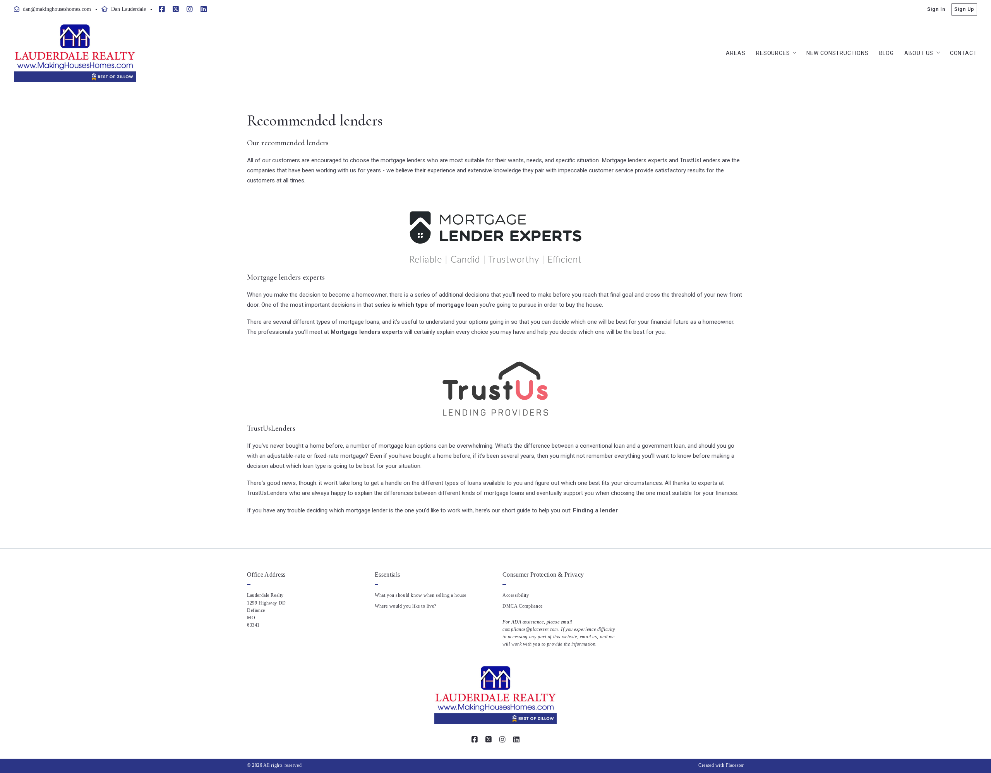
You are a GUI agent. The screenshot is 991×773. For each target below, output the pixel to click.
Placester (735, 765)
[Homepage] (75, 53)
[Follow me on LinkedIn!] (203, 9)
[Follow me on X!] (175, 9)
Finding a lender (595, 510)
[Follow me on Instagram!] (189, 9)
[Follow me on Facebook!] (161, 9)
